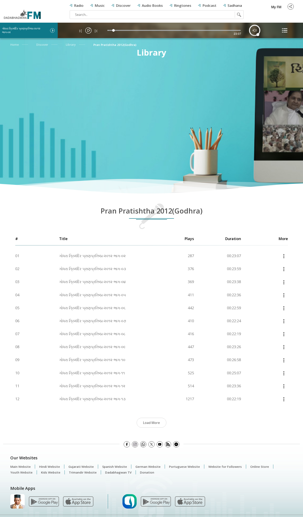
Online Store (259, 466)
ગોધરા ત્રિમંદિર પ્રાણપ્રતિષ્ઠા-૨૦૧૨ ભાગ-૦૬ (92, 308)
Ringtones (182, 5)
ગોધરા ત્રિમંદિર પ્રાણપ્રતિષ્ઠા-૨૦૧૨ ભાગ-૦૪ (92, 281)
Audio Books (152, 5)
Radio (78, 5)
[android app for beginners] (156, 501)
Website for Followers (225, 466)
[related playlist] (284, 30)
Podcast (209, 5)
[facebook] (127, 444)
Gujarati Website (81, 466)
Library (71, 45)
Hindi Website (49, 466)
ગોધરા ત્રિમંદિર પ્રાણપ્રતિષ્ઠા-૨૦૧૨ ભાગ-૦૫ (92, 295)
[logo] (22, 10)
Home (14, 45)
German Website (148, 466)
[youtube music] (176, 444)
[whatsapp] (143, 444)
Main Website (20, 466)
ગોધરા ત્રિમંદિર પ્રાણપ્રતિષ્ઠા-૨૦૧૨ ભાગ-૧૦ (92, 359)
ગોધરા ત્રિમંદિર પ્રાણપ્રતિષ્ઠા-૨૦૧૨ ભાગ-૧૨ (92, 386)
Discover (123, 5)
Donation (147, 472)
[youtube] (160, 444)
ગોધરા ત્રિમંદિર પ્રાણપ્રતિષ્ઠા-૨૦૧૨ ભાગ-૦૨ (92, 255)
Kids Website (50, 472)
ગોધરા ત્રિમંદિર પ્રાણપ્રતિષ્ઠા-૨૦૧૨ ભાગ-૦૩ (92, 268)
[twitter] (151, 444)
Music (100, 5)
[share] (291, 6)
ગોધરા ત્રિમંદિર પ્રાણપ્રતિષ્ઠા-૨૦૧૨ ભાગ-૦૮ (92, 333)
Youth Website (21, 472)
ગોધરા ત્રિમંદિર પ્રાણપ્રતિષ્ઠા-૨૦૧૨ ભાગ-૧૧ (92, 373)
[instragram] (135, 444)
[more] (284, 255)
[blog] (168, 444)
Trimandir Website (83, 472)
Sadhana (235, 5)
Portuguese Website (184, 466)
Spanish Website (114, 466)
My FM (276, 7)
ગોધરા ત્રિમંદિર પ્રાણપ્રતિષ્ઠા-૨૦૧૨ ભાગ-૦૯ (92, 346)
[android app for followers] (44, 501)
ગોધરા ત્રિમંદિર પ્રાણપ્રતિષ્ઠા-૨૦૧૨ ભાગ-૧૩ (92, 399)
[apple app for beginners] (190, 501)
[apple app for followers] (78, 501)
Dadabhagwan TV (118, 472)
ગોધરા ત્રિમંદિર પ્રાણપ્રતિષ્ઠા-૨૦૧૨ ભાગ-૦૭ (92, 321)
